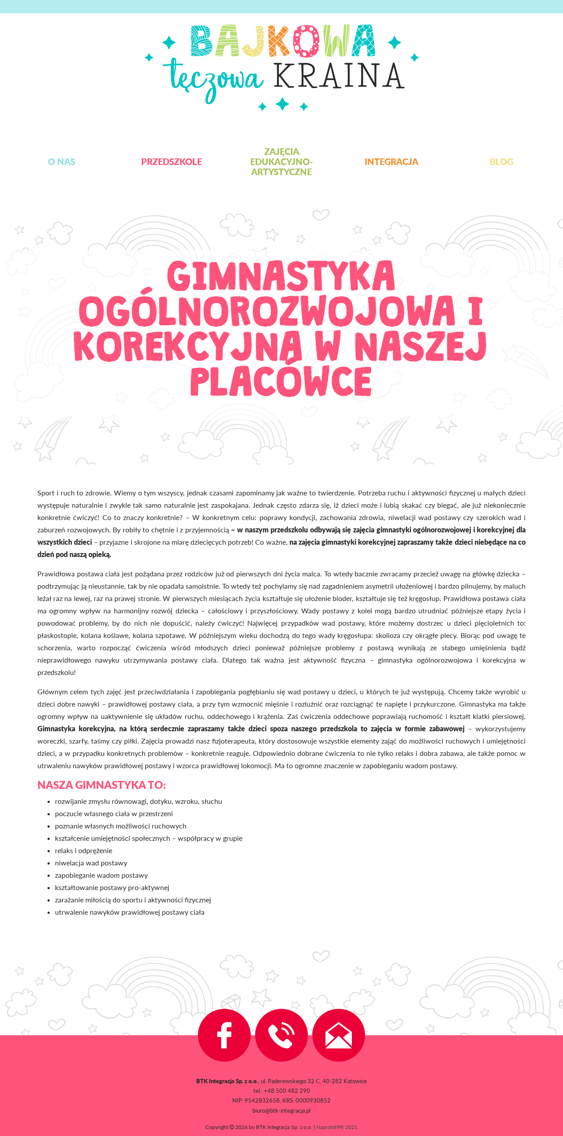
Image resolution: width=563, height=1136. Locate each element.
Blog (501, 161)
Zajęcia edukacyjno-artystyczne (281, 161)
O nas (61, 161)
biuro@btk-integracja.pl (281, 1110)
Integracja (391, 161)
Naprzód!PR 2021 (337, 1127)
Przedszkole (171, 161)
